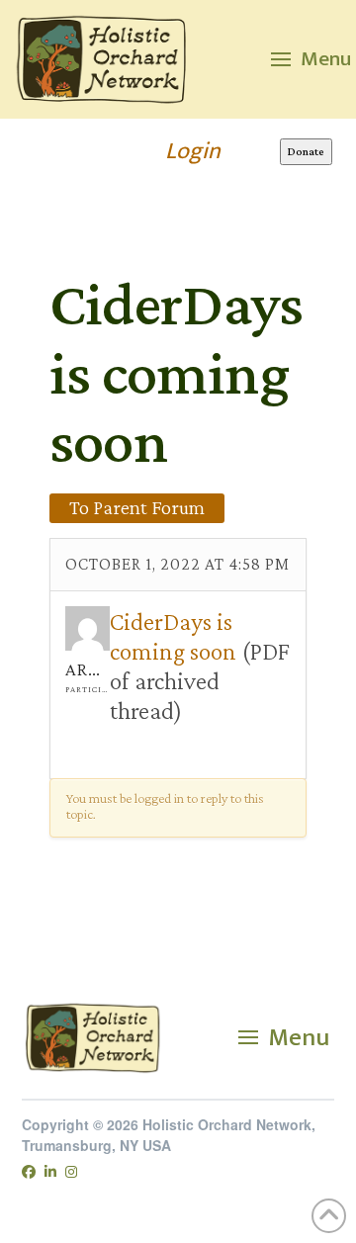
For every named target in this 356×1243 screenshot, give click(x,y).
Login (193, 151)
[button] (311, 59)
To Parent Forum (137, 507)
